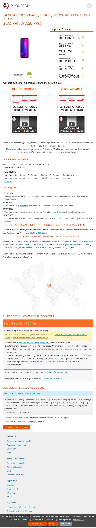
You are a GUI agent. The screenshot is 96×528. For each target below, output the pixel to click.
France (62, 212)
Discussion (11, 448)
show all (8, 181)
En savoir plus (78, 519)
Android (10, 485)
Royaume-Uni (10, 199)
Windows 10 (12, 493)
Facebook (11, 474)
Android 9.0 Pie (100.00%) (35, 233)
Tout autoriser (37, 523)
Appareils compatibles (16, 445)
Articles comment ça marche (19, 441)
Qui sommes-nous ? (15, 463)
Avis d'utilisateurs (14, 467)
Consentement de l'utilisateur (19, 511)
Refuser (53, 523)
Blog (9, 471)
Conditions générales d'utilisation (21, 507)
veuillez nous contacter (52, 378)
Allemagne (22, 205)
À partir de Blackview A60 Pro (25, 102)
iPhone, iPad (12, 489)
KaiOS (9, 496)
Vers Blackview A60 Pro (72, 102)
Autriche (55, 218)
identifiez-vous (34, 393)
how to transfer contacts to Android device (30, 338)
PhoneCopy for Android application (35, 342)
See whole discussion (16, 427)
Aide (9, 452)
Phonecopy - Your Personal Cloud (17, 6)
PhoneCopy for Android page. (56, 372)
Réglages (65, 523)
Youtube (19, 474)
